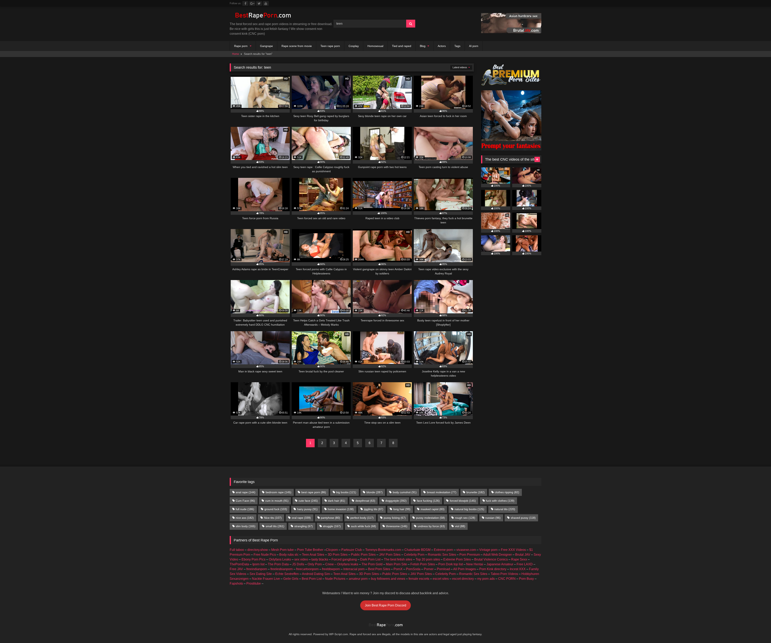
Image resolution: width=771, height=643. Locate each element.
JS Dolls (298, 564)
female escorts (419, 578)
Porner (428, 569)
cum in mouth (277, 500)
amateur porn (358, 578)
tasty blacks (319, 559)
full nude (245, 509)
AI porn (473, 46)
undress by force (431, 526)
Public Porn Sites (363, 554)
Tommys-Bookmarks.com (383, 549)
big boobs (346, 492)
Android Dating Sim (316, 574)
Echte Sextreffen (287, 574)
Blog (422, 46)
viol (460, 526)
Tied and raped (401, 46)
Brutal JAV (522, 554)
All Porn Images (464, 569)
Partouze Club (351, 549)
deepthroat (365, 500)
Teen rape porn (330, 46)
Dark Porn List (370, 559)
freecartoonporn (307, 569)
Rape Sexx (519, 559)
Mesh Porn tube (282, 549)
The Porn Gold (372, 564)
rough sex (465, 517)
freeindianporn (256, 569)
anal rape (245, 492)
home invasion (341, 509)
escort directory (463, 578)
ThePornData (239, 564)
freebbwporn (331, 569)
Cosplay (354, 46)
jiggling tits (373, 509)
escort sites (441, 578)
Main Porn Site (396, 564)
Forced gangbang (344, 559)
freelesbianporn (281, 569)
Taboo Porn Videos (504, 574)
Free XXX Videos (513, 549)
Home (235, 53)
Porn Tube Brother (310, 549)
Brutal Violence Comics (491, 559)
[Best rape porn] (263, 16)
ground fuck (275, 509)
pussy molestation (430, 517)
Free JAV (236, 569)
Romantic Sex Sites (442, 554)
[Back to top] (758, 631)
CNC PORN (507, 578)
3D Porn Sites (338, 554)
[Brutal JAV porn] (511, 32)
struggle (332, 526)
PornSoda (413, 569)
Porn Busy (526, 578)
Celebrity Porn (414, 554)
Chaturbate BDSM (417, 549)
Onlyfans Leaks (280, 559)
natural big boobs (469, 509)
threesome (396, 526)
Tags (457, 46)
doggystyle (396, 500)
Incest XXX (518, 569)
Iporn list (258, 564)
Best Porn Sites (379, 569)
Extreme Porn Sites (457, 559)
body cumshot (405, 492)
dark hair (336, 500)
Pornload (443, 569)
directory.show (257, 549)
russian (493, 517)
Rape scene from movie (296, 46)
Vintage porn (488, 549)
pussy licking (395, 517)
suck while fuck (363, 526)
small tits (275, 526)
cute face (308, 500)
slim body (245, 526)
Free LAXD (525, 564)
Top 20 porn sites (428, 559)
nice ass (245, 517)
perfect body (362, 517)
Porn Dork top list (450, 564)
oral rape (301, 517)
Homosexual (375, 46)
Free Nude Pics (265, 554)
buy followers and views (388, 578)
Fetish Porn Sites (422, 564)
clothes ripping (507, 492)
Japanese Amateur (499, 564)
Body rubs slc (289, 554)
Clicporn (332, 549)
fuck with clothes (500, 500)
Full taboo (237, 549)
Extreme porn (443, 549)
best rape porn (313, 492)
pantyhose (330, 517)
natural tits (504, 509)
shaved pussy (523, 517)
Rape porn (241, 46)
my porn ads (486, 578)
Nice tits (273, 517)
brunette (475, 492)
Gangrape (266, 46)
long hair (401, 509)
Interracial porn (354, 569)
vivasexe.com (466, 549)
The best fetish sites (398, 559)
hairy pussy (307, 509)
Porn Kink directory (492, 569)
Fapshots (236, 583)
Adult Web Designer (497, 554)
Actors (442, 46)
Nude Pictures (335, 578)
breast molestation (441, 492)
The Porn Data (278, 564)
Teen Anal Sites (313, 554)
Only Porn (315, 564)
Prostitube (253, 583)
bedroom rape (278, 492)
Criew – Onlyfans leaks (341, 564)
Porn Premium (469, 554)
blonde (374, 492)
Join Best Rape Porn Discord (385, 605)
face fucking (428, 500)
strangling (303, 526)
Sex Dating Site (261, 574)
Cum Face (245, 500)
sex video (301, 559)
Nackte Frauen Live (266, 578)
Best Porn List (312, 578)
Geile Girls (290, 578)
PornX (398, 569)
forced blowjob (463, 500)
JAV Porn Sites (390, 554)
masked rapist (433, 509)
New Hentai (474, 564)
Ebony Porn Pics (253, 559)
